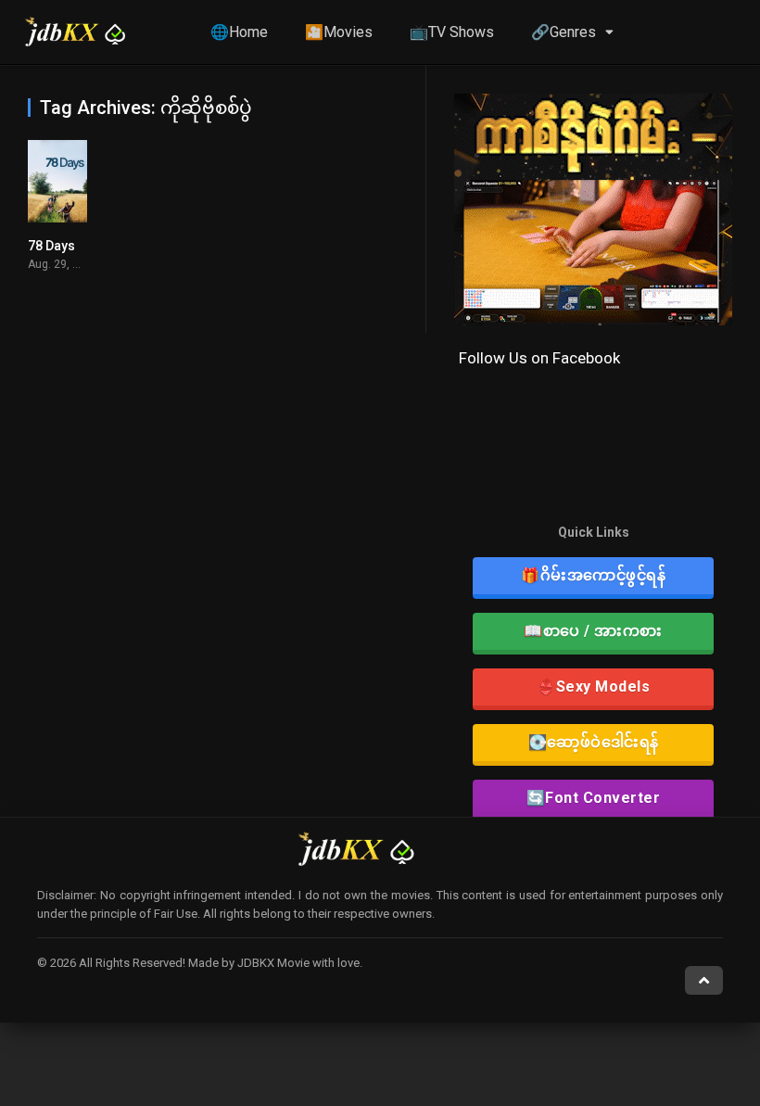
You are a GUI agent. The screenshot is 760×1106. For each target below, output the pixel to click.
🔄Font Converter (593, 798)
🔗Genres (563, 32)
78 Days (51, 245)
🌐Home (239, 32)
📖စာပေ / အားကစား (593, 631)
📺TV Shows (452, 32)
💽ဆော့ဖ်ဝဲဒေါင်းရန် (593, 742)
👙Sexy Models (593, 686)
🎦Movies (339, 32)
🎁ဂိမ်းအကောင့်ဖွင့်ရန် (593, 575)
